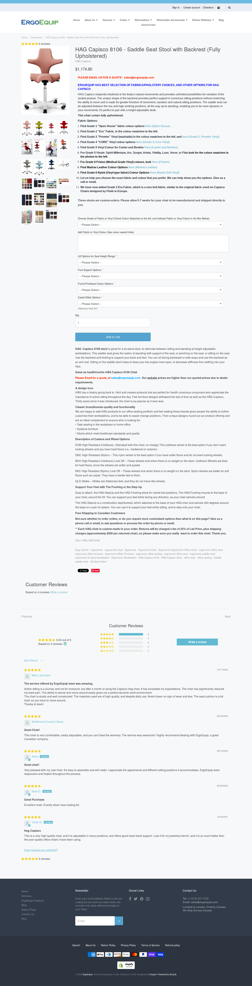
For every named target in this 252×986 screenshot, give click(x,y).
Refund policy (172, 945)
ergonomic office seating (149, 553)
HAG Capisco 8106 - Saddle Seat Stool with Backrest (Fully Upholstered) (82, 37)
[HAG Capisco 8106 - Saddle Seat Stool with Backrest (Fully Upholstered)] (26, 128)
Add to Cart (113, 337)
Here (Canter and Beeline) (161, 147)
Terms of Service (150, 945)
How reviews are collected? (41, 850)
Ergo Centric (82, 550)
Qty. (77, 315)
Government (148, 24)
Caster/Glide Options (89, 297)
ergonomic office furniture (89, 553)
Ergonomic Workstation (124, 557)
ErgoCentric (36, 37)
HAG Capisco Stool (171, 557)
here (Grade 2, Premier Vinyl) (200, 136)
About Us (90, 20)
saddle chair (81, 561)
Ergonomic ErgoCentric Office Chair (177, 550)
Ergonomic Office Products (119, 553)
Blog (221, 20)
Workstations (142, 20)
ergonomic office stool (176, 553)
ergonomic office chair (211, 550)
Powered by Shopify (167, 974)
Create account (191, 7)
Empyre (153, 974)
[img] (32, 670)
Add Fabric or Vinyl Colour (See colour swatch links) (106, 232)
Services (107, 20)
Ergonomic (130, 550)
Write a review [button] (197, 642)
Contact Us (27, 914)
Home (76, 20)
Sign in (176, 7)
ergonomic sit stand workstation (92, 557)
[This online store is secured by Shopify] (126, 968)
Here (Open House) (157, 126)
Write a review (59, 592)
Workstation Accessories (171, 20)
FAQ (24, 918)
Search (76, 945)
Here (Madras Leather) (142, 167)
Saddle (217, 557)
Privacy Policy (128, 945)
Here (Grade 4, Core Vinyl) (153, 142)
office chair (190, 557)
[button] (30, 44)
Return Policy (29, 909)
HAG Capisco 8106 (149, 557)
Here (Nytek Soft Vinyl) (164, 172)
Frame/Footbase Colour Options (95, 283)
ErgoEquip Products (32, 900)
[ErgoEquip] (39, 22)
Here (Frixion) (161, 161)
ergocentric (97, 550)
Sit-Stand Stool (98, 561)
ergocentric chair (114, 550)
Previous (26, 616)
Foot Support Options (89, 270)
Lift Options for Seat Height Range (96, 256)
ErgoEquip (88, 974)
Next (228, 616)
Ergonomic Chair (147, 550)
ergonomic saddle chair (202, 553)
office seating (204, 557)
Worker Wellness (201, 20)
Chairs (123, 20)
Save (97, 570)
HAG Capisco (83, 61)
